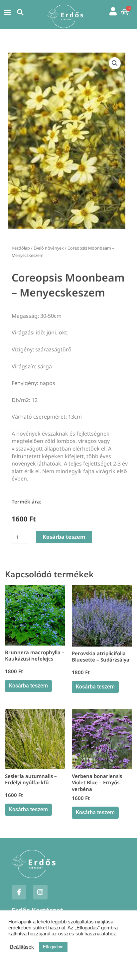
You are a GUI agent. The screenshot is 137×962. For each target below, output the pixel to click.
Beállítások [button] (22, 947)
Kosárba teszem (64, 536)
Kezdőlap (21, 248)
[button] (7, 12)
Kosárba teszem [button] (28, 685)
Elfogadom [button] (53, 946)
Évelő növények (49, 248)
